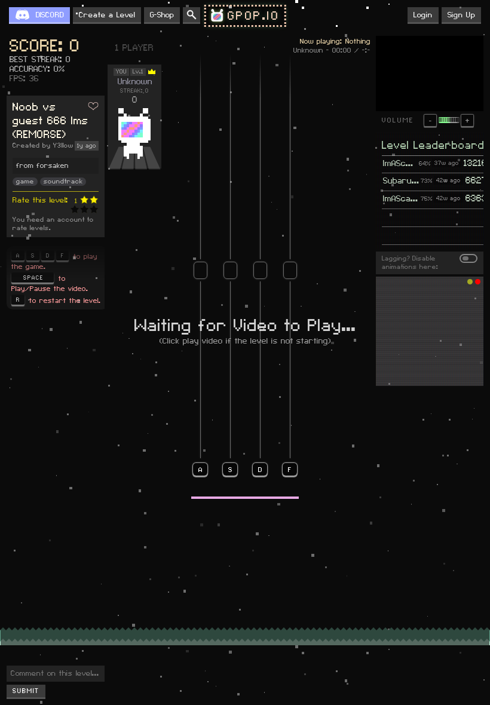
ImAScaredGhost (400, 163)
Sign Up (461, 15)
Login (423, 15)
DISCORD (50, 15)
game (25, 181)
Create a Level (107, 15)
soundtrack (63, 181)
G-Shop (162, 15)
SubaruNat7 (401, 181)
